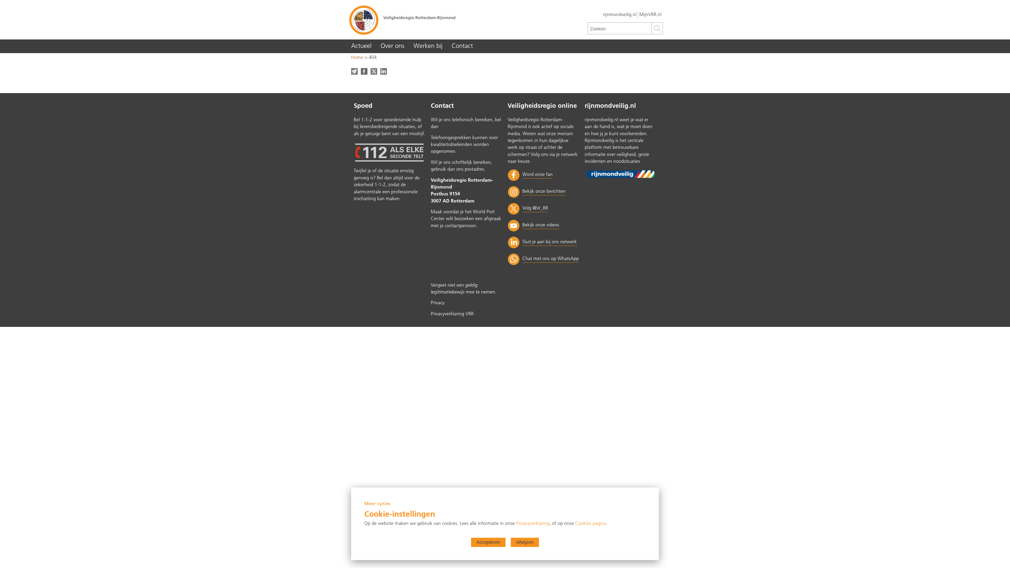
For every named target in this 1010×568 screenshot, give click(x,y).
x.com (374, 71)
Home (357, 57)
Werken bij (427, 46)
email (354, 71)
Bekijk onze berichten (543, 191)
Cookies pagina (590, 523)
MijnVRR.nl (650, 15)
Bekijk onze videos (540, 225)
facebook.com (364, 71)
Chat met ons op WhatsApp (550, 259)
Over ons (392, 46)
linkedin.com (383, 71)
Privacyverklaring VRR (452, 314)
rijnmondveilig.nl (620, 15)
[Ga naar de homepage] (426, 19)
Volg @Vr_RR (535, 208)
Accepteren (488, 542)
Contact (462, 46)
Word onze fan (537, 175)
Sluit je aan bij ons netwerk (549, 242)
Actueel (361, 46)
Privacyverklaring (532, 523)
